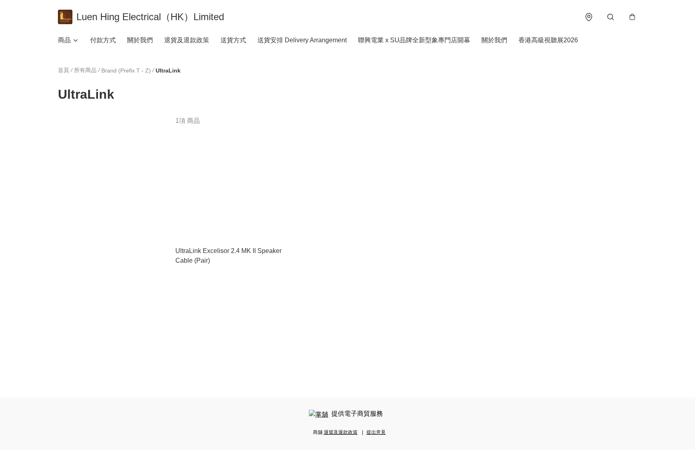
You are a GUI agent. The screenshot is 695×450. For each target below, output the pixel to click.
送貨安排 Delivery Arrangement (302, 40)
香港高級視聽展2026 (548, 40)
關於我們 (140, 40)
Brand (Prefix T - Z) (126, 70)
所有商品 (85, 70)
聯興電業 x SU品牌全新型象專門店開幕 (414, 40)
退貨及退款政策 (186, 40)
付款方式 (103, 40)
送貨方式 (233, 40)
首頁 (63, 70)
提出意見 (376, 432)
